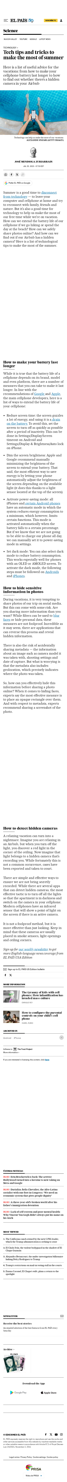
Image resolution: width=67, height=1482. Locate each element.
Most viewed (10, 1232)
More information (10, 1052)
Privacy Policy (26, 1457)
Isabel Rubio (27, 1023)
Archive (8, 1349)
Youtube (23, 39)
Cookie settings (39, 1457)
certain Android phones (42, 503)
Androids (52, 572)
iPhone (17, 1038)
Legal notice (14, 1457)
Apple (55, 394)
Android (7, 1038)
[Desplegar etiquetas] (61, 1037)
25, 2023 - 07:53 (33, 166)
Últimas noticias (13, 1171)
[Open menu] (5, 20)
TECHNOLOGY (9, 48)
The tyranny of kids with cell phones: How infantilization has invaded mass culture (42, 995)
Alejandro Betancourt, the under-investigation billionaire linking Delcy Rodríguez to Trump (34, 1258)
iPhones (19, 576)
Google (33, 39)
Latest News (44, 39)
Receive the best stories (17, 1324)
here (47, 1059)
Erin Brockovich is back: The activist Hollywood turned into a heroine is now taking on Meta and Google (31, 1180)
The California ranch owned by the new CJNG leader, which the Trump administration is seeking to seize (32, 1240)
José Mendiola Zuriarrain (34, 161)
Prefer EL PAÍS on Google (19, 183)
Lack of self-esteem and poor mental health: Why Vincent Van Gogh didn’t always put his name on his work (33, 1214)
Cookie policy (52, 1457)
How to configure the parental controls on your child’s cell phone (42, 1016)
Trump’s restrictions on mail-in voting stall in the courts (34, 1265)
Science (10, 31)
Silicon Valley (10, 39)
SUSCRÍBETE (50, 20)
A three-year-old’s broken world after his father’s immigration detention (30, 1204)
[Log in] (61, 20)
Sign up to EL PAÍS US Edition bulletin (26, 969)
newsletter (10, 1316)
